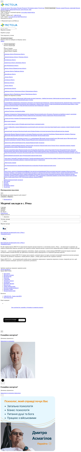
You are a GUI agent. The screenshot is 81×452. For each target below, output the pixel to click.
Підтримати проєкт (33, 8)
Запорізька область (21, 62)
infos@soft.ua (31, 12)
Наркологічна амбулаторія (11, 142)
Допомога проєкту (9, 280)
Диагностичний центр (40, 114)
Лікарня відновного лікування (23, 134)
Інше (51, 127)
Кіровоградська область (19, 68)
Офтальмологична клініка (11, 147)
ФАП (5, 165)
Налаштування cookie (9, 290)
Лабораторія (7, 134)
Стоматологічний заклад (31, 159)
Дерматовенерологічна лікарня (25, 114)
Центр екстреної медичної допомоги (57, 171)
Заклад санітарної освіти (37, 124)
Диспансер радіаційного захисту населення (64, 114)
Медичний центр (72, 138)
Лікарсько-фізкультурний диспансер (20, 135)
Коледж (54, 131)
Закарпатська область (10, 62)
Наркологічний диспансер (37, 142)
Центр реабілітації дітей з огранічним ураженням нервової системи (43, 175)
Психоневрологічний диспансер (71, 152)
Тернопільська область (10, 88)
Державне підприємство (10, 114)
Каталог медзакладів (50, 8)
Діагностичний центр (59, 115)
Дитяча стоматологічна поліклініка (32, 115)
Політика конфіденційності (11, 288)
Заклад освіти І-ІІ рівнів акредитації (21, 124)
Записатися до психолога (7, 341)
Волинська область (19, 54)
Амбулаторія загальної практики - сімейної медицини (38, 98)
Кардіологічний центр (25, 131)
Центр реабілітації (20, 175)
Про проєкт (14, 8)
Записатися (17, 393)
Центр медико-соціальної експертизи (51, 174)
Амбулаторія (19, 98)
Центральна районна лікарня (30, 177)
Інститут (6, 127)
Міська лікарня (26, 139)
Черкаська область (9, 94)
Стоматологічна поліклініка (64, 158)
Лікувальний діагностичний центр (39, 135)
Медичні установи (9, 275)
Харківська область (9, 91)
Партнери (6, 278)
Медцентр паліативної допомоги (13, 139)
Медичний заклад (62, 138)
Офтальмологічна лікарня (25, 147)
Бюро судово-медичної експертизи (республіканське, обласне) (32, 105)
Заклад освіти (7, 124)
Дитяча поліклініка (17, 115)
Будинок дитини (72, 102)
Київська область (8, 68)
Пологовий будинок (54, 149)
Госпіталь (6, 111)
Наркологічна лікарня (24, 142)
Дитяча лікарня (8, 115)
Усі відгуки (41, 8)
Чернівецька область (19, 94)
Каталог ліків (27, 9)
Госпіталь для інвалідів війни (17, 111)
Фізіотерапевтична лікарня (14, 165)
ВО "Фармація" (14, 108)
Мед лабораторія (8, 138)
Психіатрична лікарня (56, 151)
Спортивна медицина (23, 158)
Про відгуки (7, 285)
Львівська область (19, 71)
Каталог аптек (20, 9)
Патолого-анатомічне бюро (11, 149)
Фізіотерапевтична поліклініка (30, 165)
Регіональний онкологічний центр (32, 155)
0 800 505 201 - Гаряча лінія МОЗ (13, 296)
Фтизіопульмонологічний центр (47, 165)
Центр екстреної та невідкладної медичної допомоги (42, 172)
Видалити (10, 196)
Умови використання (9, 286)
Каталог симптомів (70, 8)
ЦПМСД (40, 177)
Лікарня (13, 134)
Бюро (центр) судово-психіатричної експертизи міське (56, 104)
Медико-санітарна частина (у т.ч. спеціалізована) (26, 138)
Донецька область (23, 57)
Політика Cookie (8, 289)
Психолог (24, 8)
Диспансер (50, 114)
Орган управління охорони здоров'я (65, 145)
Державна (6, 216)
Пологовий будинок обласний (68, 149)
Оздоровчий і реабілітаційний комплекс (15, 145)
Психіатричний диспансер (15, 152)
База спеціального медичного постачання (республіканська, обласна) (36, 102)
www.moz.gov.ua (12, 16)
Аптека (31, 99)
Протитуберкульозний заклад (42, 151)
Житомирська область (10, 59)
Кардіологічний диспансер (11, 131)
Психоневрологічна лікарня (55, 152)
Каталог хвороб (60, 8)
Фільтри (3, 208)
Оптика (53, 145)
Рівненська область (9, 82)
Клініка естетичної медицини (43, 131)
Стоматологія (41, 159)
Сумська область (8, 85)
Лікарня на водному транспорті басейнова (43, 134)
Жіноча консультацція (10, 121)
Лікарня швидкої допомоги (62, 134)
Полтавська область (9, 79)
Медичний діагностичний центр (49, 138)
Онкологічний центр (45, 145)
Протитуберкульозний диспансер (24, 151)
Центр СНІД (18, 177)
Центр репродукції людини (69, 175)
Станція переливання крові (36, 158)
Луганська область (9, 71)
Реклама (19, 8)
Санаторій (14, 158)
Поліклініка (34, 149)
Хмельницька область (31, 91)
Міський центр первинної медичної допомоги (42, 139)
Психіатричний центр (41, 152)
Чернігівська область (31, 94)
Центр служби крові (9, 177)
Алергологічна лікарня (10, 98)
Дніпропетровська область (11, 57)
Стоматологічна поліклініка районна (14, 159)
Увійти (2, 41)
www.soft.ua (24, 12)
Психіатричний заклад (29, 152)
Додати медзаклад (5, 8)
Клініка (33, 131)
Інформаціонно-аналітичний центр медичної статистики (35, 127)
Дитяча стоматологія (48, 115)
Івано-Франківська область (11, 65)
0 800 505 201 (17, 15)
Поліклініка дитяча (43, 149)
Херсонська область (20, 91)
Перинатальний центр (25, 149)
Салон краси (7, 158)
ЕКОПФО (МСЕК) (9, 283)
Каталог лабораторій (10, 9)
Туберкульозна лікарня (10, 162)
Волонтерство (7, 276)
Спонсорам (7, 279)
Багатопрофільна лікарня (11, 102)
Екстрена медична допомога (11, 118)
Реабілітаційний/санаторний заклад (13, 155)
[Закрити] (2, 193)
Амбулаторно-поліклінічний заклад (19, 99)
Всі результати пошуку (6, 38)
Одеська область (8, 77)
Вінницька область (9, 54)
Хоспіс (5, 168)
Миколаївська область (10, 74)
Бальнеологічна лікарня (61, 102)
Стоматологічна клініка (50, 158)
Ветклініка (7, 108)
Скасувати (3, 196)
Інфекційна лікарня (14, 127)
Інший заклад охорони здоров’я (62, 127)
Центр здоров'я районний (27, 174)
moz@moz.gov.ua (22, 16)
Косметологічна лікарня (62, 131)
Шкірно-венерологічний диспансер (13, 179)
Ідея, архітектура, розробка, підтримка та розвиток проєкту (27, 307)
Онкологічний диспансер (33, 145)
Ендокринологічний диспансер (27, 118)
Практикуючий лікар (9, 151)
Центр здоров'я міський (63, 172)
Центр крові (37, 174)
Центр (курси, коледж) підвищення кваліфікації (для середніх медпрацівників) (25, 171)
